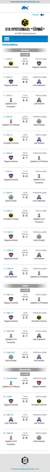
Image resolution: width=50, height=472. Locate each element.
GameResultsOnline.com (30, 2)
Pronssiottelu (12, 378)
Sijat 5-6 (10, 433)
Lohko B (9, 77)
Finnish (35, 15)
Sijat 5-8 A (11, 331)
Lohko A (9, 59)
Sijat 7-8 (10, 415)
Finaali (9, 397)
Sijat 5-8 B (11, 352)
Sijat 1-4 (10, 295)
